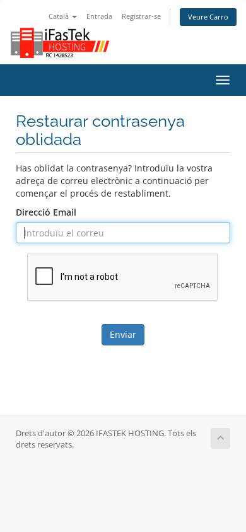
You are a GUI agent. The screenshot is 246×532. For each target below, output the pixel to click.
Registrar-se (141, 16)
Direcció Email (46, 212)
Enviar (123, 334)
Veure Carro (208, 16)
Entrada (99, 16)
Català (60, 16)
